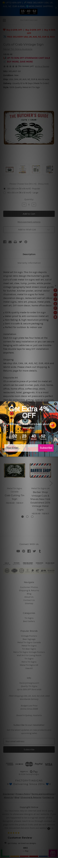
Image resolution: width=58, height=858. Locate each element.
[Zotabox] (56, 454)
